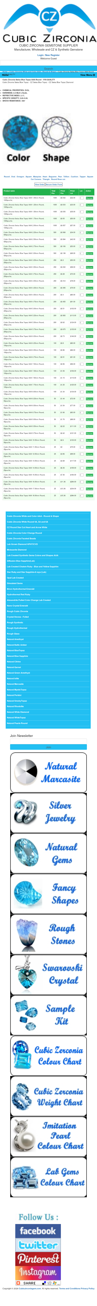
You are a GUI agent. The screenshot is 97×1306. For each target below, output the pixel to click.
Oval (13, 176)
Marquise (37, 176)
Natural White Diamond (18, 712)
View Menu (86, 75)
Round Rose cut (58, 179)
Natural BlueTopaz (16, 650)
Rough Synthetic (15, 622)
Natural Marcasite (15, 683)
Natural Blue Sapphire (17, 656)
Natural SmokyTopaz (17, 700)
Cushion (74, 176)
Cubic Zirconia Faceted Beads (21, 538)
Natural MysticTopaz (16, 689)
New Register (52, 55)
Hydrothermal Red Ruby (18, 594)
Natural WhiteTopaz (16, 717)
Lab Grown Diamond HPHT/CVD (22, 544)
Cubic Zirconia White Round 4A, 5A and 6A (27, 521)
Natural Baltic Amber (17, 644)
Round (7, 176)
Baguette (53, 176)
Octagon (20, 176)
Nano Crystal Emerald (17, 605)
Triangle (46, 179)
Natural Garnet (14, 667)
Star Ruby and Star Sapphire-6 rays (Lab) (26, 572)
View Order (39, 184)
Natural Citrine (14, 661)
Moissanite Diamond (17, 549)
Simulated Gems (15, 583)
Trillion (66, 176)
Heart (45, 176)
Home (5, 71)
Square (29, 176)
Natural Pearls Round (17, 723)
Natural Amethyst (15, 639)
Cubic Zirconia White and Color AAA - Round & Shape (32, 71)
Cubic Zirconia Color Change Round (24, 532)
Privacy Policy (87, 1288)
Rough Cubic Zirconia (17, 611)
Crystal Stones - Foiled (18, 616)
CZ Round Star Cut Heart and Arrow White (27, 527)
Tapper (83, 176)
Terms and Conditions (69, 1288)
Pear (60, 176)
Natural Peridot (14, 695)
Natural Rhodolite (15, 706)
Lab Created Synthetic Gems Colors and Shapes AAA (32, 555)
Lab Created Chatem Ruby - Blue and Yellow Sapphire (32, 566)
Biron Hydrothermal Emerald (20, 588)
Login (40, 55)
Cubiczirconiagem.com (30, 1288)
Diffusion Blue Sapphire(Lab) (21, 560)
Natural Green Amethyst (18, 672)
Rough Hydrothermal (17, 628)
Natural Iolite (13, 678)
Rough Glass (13, 633)
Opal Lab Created (15, 577)
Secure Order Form (54, 184)
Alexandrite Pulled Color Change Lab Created (29, 600)
